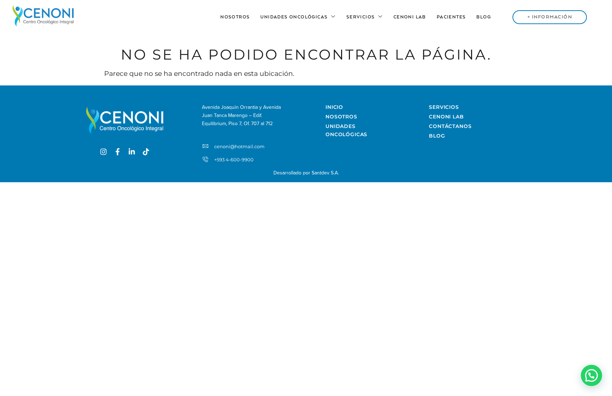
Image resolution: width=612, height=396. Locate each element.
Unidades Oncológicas (294, 17)
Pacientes (451, 17)
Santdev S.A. (325, 173)
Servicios (360, 17)
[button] (591, 375)
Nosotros (235, 17)
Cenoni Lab (409, 17)
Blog (483, 17)
